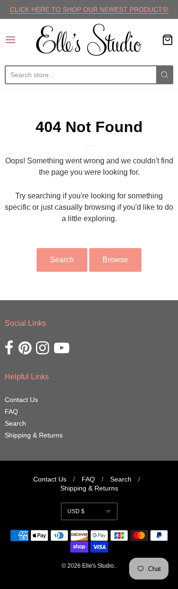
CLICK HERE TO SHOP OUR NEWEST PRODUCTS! (89, 9)
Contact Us (21, 399)
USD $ (75, 511)
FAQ (11, 411)
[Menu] (20, 39)
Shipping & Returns (34, 435)
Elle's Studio (98, 565)
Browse (115, 260)
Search (62, 260)
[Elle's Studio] (89, 40)
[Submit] (164, 74)
